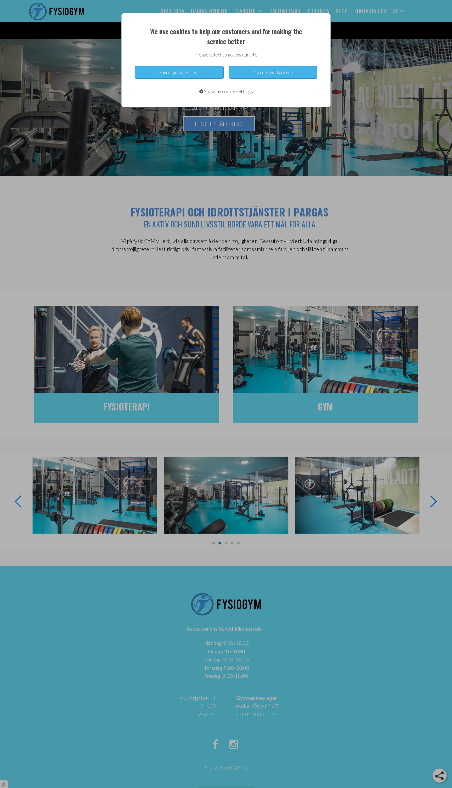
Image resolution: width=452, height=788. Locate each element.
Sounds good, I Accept (179, 72)
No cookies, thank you (273, 72)
